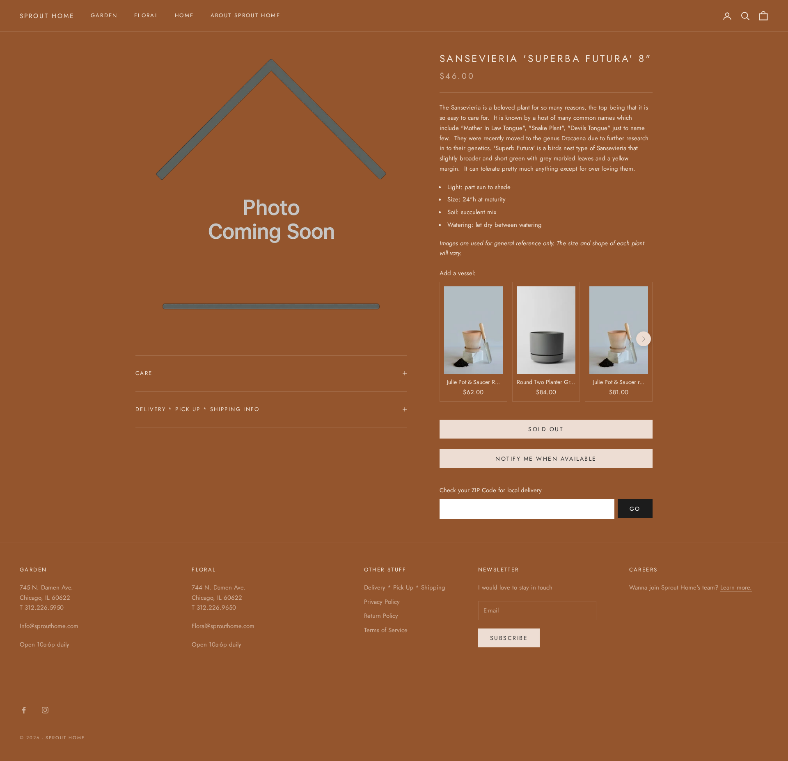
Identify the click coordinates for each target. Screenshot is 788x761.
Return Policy (381, 615)
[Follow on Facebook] (24, 710)
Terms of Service (386, 630)
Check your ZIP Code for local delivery (491, 490)
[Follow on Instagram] (45, 710)
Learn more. (736, 587)
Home (184, 15)
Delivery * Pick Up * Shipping (404, 587)
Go (635, 509)
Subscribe (509, 638)
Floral (146, 15)
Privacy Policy (382, 601)
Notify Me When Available (545, 459)
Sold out (546, 429)
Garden (104, 15)
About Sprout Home (245, 15)
